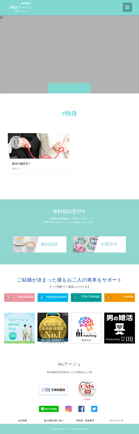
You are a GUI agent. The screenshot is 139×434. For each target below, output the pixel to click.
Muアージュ (69, 364)
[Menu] (127, 7)
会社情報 (22, 420)
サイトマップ (116, 420)
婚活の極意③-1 (21, 163)
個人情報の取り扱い (54, 420)
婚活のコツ (17, 168)
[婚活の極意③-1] (39, 146)
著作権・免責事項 (85, 420)
